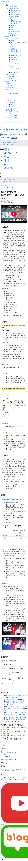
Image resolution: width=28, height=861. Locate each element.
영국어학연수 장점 (15, 10)
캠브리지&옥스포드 (15, 22)
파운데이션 (10, 53)
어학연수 (6, 5)
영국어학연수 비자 (15, 14)
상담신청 (12, 104)
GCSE (9, 83)
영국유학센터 (8, 110)
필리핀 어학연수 (11, 35)
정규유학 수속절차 (15, 52)
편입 (8, 61)
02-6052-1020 (9, 771)
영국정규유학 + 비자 (13, 38)
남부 (11, 27)
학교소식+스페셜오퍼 (13, 93)
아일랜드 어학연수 (12, 33)
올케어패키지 (14, 59)
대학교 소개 (10, 74)
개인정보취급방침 (12, 115)
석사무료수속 (14, 72)
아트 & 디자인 (11, 46)
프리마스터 (10, 67)
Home (3, 142)
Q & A (9, 97)
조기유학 (6, 82)
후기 (8, 95)
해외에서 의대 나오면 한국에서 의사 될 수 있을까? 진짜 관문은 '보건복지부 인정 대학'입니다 (15, 697)
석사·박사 (10, 70)
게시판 (6, 89)
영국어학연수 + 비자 (13, 8)
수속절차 (12, 12)
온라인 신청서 (11, 102)
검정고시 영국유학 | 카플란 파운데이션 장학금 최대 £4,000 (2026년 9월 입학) (15, 714)
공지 (8, 91)
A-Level (9, 85)
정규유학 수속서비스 (16, 50)
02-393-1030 (20, 779)
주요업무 (9, 113)
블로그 (9, 98)
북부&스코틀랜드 (15, 31)
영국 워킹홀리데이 (15, 16)
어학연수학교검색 (12, 7)
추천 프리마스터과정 (16, 68)
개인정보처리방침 (11, 753)
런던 (11, 20)
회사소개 (3, 753)
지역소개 (9, 18)
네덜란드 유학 (11, 78)
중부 (11, 29)
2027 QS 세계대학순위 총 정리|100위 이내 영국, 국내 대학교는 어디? (15, 703)
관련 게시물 (4, 693)
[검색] (2, 124)
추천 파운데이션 (15, 57)
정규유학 (6, 37)
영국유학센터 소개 (12, 112)
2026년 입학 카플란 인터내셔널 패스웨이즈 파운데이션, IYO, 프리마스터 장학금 (15, 719)
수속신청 (12, 106)
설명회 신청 (13, 108)
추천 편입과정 (14, 63)
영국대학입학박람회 (13, 117)
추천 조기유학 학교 (12, 87)
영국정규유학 (14, 40)
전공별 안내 (10, 76)
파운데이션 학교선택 (16, 55)
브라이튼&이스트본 (15, 23)
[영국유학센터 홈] (4, 1)
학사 (8, 65)
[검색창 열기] (1, 127)
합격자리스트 (11, 100)
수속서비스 (10, 48)
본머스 (12, 25)
